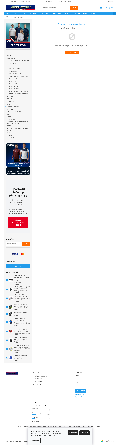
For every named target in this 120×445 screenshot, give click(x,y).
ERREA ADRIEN (13, 78)
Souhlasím (84, 433)
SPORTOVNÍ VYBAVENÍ (14, 111)
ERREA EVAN (13, 81)
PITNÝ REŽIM (11, 119)
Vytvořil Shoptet (109, 441)
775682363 (38, 379)
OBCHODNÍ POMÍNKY (35, 427)
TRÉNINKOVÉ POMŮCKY (14, 106)
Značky (9, 132)
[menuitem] (8, 13)
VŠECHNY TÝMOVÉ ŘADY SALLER (19, 61)
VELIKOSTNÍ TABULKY (75, 427)
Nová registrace (79, 394)
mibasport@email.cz (41, 376)
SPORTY (9, 56)
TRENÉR (9, 116)
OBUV (9, 126)
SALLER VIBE (13, 66)
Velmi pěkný (35, 408)
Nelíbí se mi (35, 417)
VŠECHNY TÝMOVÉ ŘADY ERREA (18, 76)
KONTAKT (25, 427)
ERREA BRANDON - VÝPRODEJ (18, 91)
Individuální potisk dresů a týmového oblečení (17, 129)
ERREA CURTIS (13, 86)
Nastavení (35, 440)
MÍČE (8, 104)
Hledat (74, 8)
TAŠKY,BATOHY (11, 101)
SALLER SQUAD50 (14, 68)
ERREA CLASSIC (14, 89)
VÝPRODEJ (10, 109)
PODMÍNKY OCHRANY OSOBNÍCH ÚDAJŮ (55, 427)
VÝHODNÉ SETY (11, 96)
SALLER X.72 (13, 71)
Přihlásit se (80, 391)
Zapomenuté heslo (80, 397)
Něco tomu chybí (37, 413)
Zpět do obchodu (72, 52)
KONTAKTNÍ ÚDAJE (49, 1)
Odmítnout (73, 433)
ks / (18, 266)
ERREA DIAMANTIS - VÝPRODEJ (18, 94)
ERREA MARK (13, 83)
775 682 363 (38, 381)
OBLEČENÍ (10, 99)
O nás (20, 427)
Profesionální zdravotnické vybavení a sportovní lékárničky (18, 122)
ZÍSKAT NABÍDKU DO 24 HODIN (18, 222)
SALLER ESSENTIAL (15, 73)
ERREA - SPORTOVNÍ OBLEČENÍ (92, 427)
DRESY (9, 114)
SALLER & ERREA (12, 58)
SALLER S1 (12, 63)
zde (55, 435)
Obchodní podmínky (65, 1)
